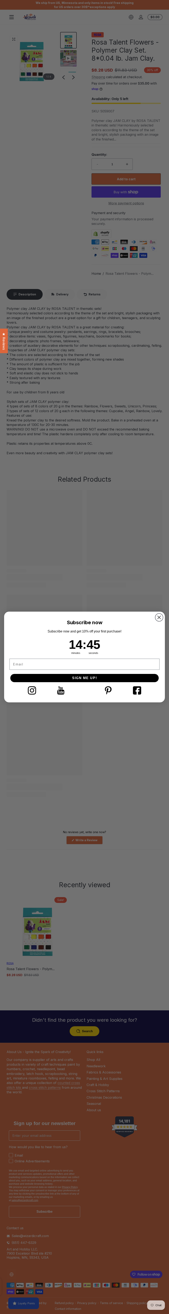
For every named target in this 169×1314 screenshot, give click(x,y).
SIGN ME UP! (84, 678)
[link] (32, 690)
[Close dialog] (159, 617)
